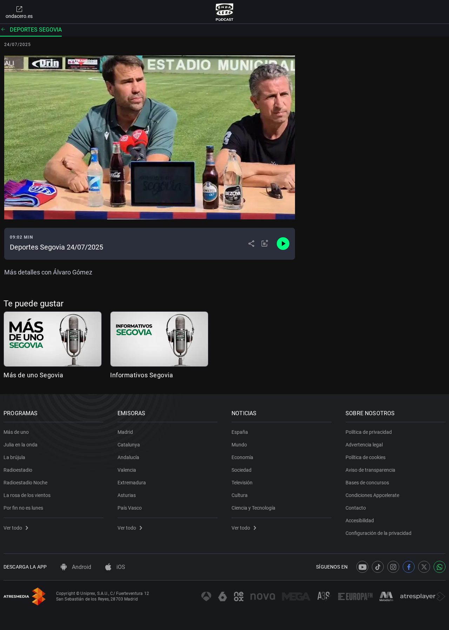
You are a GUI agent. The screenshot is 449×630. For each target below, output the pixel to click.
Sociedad (242, 470)
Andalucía (128, 457)
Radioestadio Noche (25, 482)
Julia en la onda (21, 444)
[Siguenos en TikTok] (378, 567)
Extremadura (132, 482)
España (240, 432)
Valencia (127, 470)
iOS (120, 567)
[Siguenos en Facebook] (409, 567)
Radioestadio (18, 470)
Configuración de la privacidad (378, 533)
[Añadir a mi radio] (265, 244)
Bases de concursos (367, 482)
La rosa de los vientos (27, 495)
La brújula (14, 457)
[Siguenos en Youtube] (362, 567)
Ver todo (13, 528)
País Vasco (130, 508)
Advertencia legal (364, 444)
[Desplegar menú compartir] (251, 244)
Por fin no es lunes (23, 508)
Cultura (240, 495)
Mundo (239, 444)
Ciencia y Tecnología (253, 508)
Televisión (242, 482)
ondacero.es (19, 16)
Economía (242, 457)
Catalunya (129, 444)
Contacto (356, 508)
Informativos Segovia (141, 375)
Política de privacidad (369, 432)
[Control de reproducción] (283, 243)
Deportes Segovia (36, 29)
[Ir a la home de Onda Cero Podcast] (224, 12)
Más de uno (16, 432)
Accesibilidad (360, 520)
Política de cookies (366, 457)
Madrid (125, 432)
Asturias (127, 495)
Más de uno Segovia (33, 375)
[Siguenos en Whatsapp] (439, 567)
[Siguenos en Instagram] (393, 567)
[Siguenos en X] (424, 567)
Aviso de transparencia (370, 470)
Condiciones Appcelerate (372, 495)
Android (81, 567)
